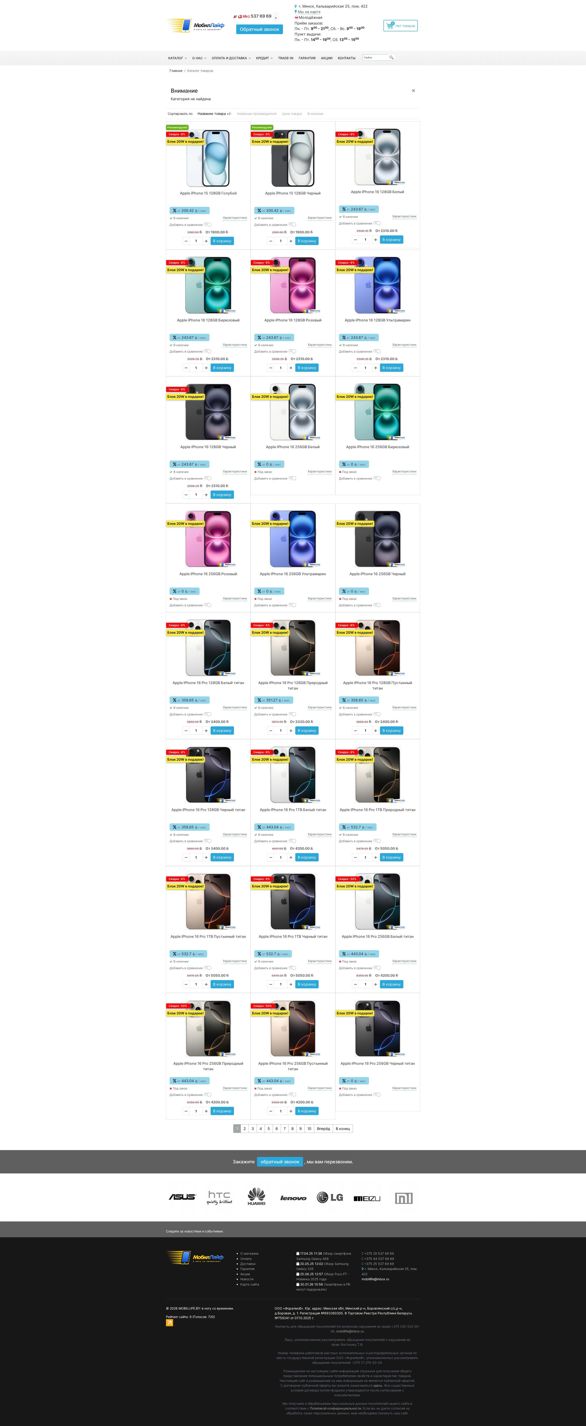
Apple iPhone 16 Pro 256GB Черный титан (378, 1063)
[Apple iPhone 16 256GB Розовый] (208, 539)
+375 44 (379, 1259)
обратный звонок (280, 1162)
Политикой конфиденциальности (335, 1408)
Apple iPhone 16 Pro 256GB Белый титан (378, 936)
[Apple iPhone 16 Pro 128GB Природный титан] (293, 648)
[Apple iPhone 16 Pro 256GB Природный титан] (208, 1028)
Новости (246, 1279)
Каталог (175, 58)
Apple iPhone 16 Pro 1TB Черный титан (293, 936)
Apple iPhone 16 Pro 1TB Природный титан (377, 809)
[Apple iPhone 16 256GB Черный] (377, 539)
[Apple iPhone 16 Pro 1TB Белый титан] (293, 774)
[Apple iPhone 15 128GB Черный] (293, 158)
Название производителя (257, 114)
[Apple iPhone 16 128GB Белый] (377, 157)
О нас (197, 58)
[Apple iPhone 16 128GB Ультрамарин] (377, 285)
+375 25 (379, 1264)
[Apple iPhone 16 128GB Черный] (208, 412)
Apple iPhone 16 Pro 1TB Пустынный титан (208, 936)
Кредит (262, 58)
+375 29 (379, 1253)
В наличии (315, 114)
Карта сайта (249, 1284)
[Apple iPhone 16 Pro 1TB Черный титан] (293, 901)
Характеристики (235, 217)
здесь (378, 1385)
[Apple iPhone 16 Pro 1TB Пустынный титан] (208, 901)
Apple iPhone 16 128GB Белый (377, 191)
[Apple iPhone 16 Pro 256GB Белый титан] (377, 901)
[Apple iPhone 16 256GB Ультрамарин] (293, 539)
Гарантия (307, 58)
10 (309, 1128)
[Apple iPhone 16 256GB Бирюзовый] (377, 412)
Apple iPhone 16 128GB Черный (208, 447)
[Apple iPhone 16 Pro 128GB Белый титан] (208, 648)
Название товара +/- (215, 113)
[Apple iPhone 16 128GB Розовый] (293, 285)
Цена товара (292, 114)
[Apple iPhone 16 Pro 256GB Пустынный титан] (293, 1028)
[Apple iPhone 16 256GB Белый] (293, 412)
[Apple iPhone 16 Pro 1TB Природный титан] (377, 774)
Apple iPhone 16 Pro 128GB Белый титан (208, 682)
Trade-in (285, 58)
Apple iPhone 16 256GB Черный (378, 573)
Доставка (247, 1264)
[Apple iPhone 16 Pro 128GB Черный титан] (208, 774)
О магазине (249, 1253)
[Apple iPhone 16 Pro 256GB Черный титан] (377, 1028)
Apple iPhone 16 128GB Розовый (293, 320)
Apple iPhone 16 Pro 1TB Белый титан (293, 809)
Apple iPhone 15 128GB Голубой (208, 193)
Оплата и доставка (229, 58)
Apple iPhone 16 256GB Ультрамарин (293, 573)
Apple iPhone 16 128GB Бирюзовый (208, 320)
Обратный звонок (259, 29)
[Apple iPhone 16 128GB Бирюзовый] (208, 285)
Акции (326, 58)
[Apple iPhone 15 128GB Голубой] (208, 158)
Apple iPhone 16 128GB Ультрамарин (377, 320)
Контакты (346, 58)
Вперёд (323, 1128)
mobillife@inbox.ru (350, 1331)
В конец (343, 1128)
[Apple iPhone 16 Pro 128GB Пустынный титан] (377, 648)
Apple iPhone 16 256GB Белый (293, 447)
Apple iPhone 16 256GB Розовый (208, 573)
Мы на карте (309, 11)
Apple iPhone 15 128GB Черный (293, 193)
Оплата (246, 1259)
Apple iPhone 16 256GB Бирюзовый (377, 447)
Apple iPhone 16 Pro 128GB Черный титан (208, 809)
